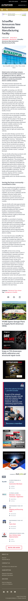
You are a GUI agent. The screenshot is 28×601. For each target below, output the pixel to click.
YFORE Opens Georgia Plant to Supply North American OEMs (13, 323)
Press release (18, 290)
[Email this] (8, 297)
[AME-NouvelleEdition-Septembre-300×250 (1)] (14, 378)
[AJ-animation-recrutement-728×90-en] (14, 15)
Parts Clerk (12, 524)
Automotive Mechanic (15, 484)
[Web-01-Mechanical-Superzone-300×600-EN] (14, 426)
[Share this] (14, 297)
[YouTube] (15, 592)
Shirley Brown (13, 37)
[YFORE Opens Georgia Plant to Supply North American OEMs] (14, 310)
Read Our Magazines (7, 582)
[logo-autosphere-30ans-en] (7, 5)
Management (8, 292)
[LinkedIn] (11, 592)
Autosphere (5, 39)
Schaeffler (14, 292)
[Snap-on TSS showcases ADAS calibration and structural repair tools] (14, 340)
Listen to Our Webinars (7, 584)
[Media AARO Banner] (14, 469)
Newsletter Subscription (7, 575)
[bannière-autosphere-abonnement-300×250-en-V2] (14, 448)
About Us (4, 557)
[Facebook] (7, 592)
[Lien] (14, 474)
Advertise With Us (6, 559)
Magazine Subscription (7, 573)
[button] (26, 5)
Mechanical (13, 39)
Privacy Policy (23, 596)
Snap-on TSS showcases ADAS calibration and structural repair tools (12, 353)
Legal (18, 596)
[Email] (4, 592)
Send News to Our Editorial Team (9, 566)
